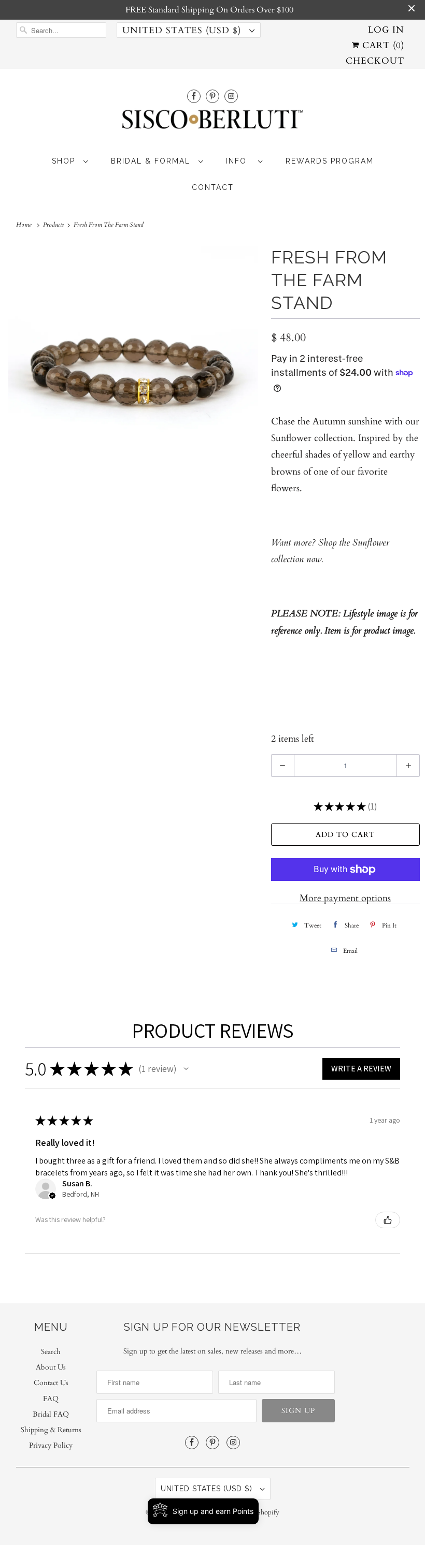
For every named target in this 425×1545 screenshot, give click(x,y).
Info (239, 161)
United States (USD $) (183, 30)
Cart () (381, 45)
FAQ (51, 1399)
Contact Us (51, 1383)
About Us (51, 1367)
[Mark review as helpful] (387, 1220)
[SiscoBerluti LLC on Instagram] (231, 96)
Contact (213, 187)
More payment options (345, 898)
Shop (65, 161)
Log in (386, 30)
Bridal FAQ (51, 1414)
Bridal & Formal (152, 161)
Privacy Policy (51, 1445)
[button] (186, 1069)
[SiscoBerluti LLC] (212, 122)
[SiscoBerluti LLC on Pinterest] (212, 96)
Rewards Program (330, 161)
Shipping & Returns (51, 1430)
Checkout (375, 61)
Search (51, 1352)
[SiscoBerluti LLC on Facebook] (194, 96)
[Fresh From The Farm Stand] (133, 371)
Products (54, 224)
